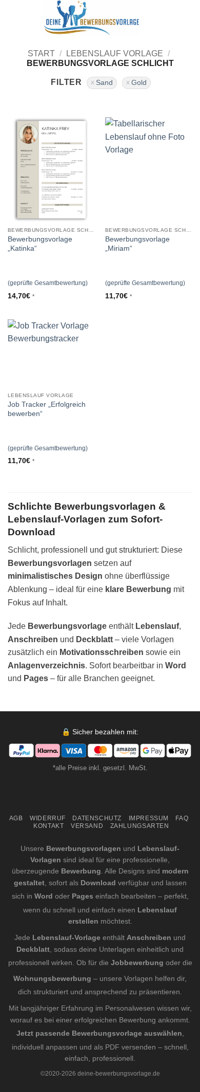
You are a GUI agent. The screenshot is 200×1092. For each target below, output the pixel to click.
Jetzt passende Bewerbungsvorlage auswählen (99, 1033)
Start (41, 53)
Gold (139, 82)
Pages (82, 896)
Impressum (149, 818)
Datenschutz (97, 818)
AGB (16, 818)
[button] (14, 17)
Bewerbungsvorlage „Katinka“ (40, 243)
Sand (104, 82)
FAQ (181, 818)
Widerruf (48, 818)
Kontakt (48, 825)
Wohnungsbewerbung (52, 978)
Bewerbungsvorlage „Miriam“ (137, 243)
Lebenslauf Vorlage (114, 53)
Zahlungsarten (139, 825)
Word (43, 896)
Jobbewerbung (137, 962)
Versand (87, 825)
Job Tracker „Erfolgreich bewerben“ (47, 409)
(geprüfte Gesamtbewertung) (48, 283)
